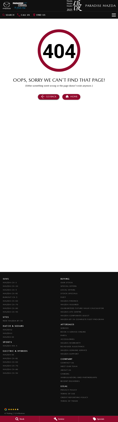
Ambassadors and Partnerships (79, 377)
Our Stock (67, 282)
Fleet (63, 297)
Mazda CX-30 (10, 286)
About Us (66, 370)
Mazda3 (7, 333)
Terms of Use (68, 394)
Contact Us (67, 363)
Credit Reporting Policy (74, 397)
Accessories (68, 339)
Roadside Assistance (73, 346)
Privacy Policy (69, 390)
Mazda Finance (69, 301)
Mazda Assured (70, 304)
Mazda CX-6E (10, 293)
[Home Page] (14, 6)
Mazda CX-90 (10, 312)
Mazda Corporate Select (75, 315)
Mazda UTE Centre (71, 312)
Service (65, 328)
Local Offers (68, 290)
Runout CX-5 (10, 297)
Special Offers (69, 286)
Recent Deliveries (70, 381)
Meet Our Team (69, 366)
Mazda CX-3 (10, 282)
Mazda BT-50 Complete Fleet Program (82, 319)
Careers (65, 374)
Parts (64, 335)
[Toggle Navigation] (114, 15)
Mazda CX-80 (10, 308)
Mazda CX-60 (10, 301)
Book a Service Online (73, 332)
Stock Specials (69, 293)
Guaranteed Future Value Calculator (82, 308)
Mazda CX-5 (10, 290)
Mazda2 (7, 330)
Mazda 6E (8, 337)
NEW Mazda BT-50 (13, 321)
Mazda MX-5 (10, 346)
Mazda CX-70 (10, 304)
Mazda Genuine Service (74, 350)
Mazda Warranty (71, 343)
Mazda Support (70, 354)
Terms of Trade (69, 401)
